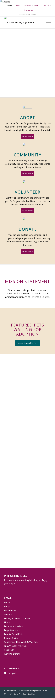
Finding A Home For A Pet (17, 618)
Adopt (7, 606)
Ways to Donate (12, 653)
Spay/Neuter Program (15, 645)
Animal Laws (10, 610)
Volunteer (9, 649)
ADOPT (27, 117)
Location (27, 5)
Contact (46, 5)
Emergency (28, 10)
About (18, 5)
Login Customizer (13, 630)
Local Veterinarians (13, 626)
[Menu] (47, 22)
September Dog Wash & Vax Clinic (21, 641)
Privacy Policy (11, 637)
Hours (36, 5)
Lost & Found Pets (13, 633)
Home (9, 5)
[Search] (40, 22)
